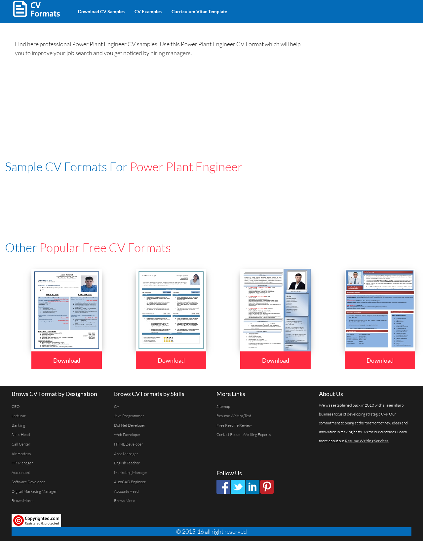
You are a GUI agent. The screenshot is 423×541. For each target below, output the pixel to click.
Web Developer (127, 434)
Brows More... (23, 500)
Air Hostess (21, 453)
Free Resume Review (234, 425)
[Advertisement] (309, 10)
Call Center (21, 444)
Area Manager (126, 453)
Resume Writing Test (233, 415)
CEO (16, 406)
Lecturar (19, 415)
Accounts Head (126, 491)
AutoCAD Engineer (130, 481)
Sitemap (223, 406)
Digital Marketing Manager (34, 491)
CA (116, 406)
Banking (18, 425)
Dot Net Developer (129, 425)
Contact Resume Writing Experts (243, 434)
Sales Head (21, 434)
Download (66, 360)
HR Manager (22, 462)
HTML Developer (128, 444)
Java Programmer (129, 415)
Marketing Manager (130, 472)
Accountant (21, 472)
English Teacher (127, 462)
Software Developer (28, 481)
